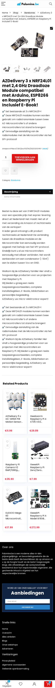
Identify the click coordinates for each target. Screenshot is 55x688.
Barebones (30, 12)
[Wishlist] (20, 684)
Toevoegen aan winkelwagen (25, 158)
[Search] (50, 4)
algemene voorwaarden (14, 664)
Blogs (4, 640)
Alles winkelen (9, 636)
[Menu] (3, 4)
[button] (51, 28)
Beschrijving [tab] (11, 191)
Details (44, 148)
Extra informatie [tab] (12, 196)
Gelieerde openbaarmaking (15, 668)
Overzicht (7, 632)
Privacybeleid (8, 660)
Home (5, 12)
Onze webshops (10, 644)
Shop (15, 12)
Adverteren (7, 648)
